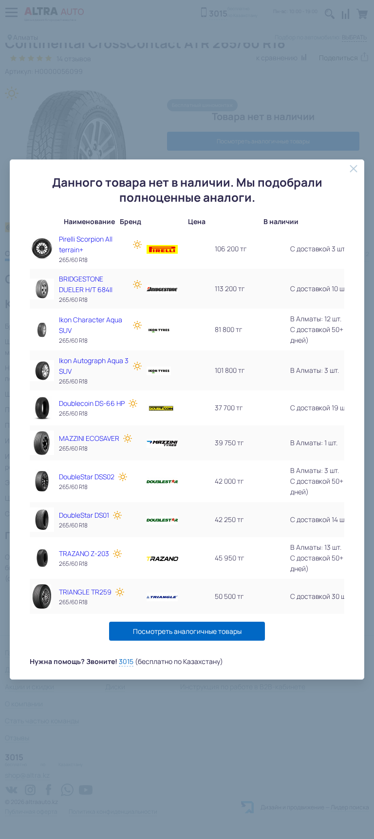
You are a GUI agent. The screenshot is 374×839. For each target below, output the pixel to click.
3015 (126, 661)
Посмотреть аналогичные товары (187, 631)
